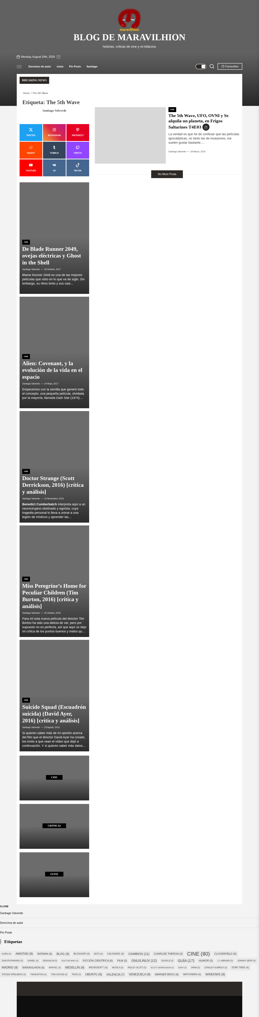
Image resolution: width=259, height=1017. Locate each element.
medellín (74, 967)
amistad (24, 953)
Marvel (55, 967)
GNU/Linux (144, 960)
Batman (44, 953)
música (117, 967)
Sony (182, 968)
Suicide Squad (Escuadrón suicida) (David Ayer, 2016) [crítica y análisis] (54, 714)
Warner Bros (167, 974)
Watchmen (192, 974)
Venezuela (139, 974)
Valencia (115, 974)
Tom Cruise (59, 974)
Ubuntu (93, 974)
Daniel (32, 960)
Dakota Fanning (12, 960)
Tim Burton (38, 974)
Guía (186, 961)
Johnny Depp (246, 960)
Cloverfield (225, 953)
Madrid (10, 967)
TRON (76, 974)
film (122, 960)
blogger (82, 953)
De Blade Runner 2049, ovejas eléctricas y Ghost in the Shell (51, 256)
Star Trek (240, 967)
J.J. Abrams (225, 960)
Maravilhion (33, 967)
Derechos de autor (39, 66)
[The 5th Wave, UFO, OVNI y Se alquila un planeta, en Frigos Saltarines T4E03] (130, 135)
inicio (60, 66)
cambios (138, 954)
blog (63, 954)
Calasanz (115, 953)
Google (167, 960)
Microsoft (98, 967)
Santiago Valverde (177, 151)
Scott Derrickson (162, 968)
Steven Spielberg (14, 974)
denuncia (50, 960)
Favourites (231, 66)
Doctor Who (69, 961)
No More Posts (167, 174)
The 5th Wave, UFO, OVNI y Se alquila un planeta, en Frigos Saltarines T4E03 (198, 121)
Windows (215, 974)
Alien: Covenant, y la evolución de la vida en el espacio (52, 370)
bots (98, 954)
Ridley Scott (137, 967)
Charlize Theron (168, 953)
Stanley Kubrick (215, 967)
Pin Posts (75, 66)
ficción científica (98, 960)
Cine (172, 109)
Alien (6, 954)
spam (195, 967)
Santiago (92, 66)
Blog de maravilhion (129, 37)
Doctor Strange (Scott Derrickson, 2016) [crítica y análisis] (53, 485)
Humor (206, 960)
